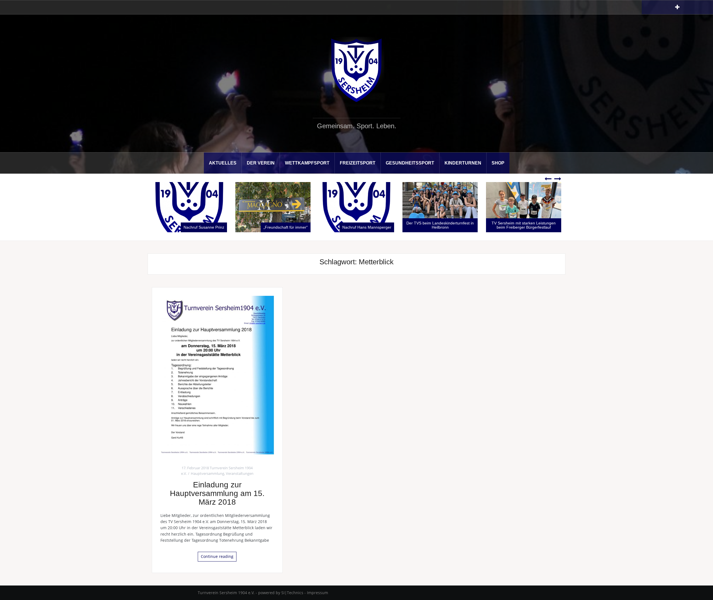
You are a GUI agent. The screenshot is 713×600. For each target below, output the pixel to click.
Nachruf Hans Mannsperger (283, 227)
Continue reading (217, 556)
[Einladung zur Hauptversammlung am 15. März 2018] (217, 375)
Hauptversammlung (207, 473)
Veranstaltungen (239, 473)
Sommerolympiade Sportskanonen (527, 227)
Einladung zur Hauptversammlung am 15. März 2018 (217, 493)
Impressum (317, 592)
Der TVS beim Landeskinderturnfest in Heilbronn (356, 225)
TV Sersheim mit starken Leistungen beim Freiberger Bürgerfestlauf (440, 225)
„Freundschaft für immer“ (202, 227)
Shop (498, 163)
